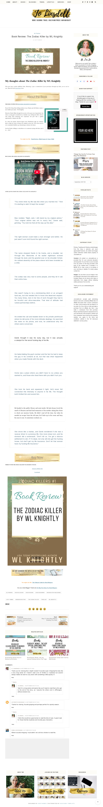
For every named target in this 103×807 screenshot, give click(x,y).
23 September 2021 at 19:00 (27, 668)
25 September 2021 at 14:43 (32, 685)
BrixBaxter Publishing (54, 592)
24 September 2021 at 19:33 (32, 702)
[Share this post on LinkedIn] (41, 609)
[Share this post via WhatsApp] (44, 609)
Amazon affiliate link (37, 468)
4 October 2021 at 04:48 (29, 730)
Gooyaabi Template (67, 803)
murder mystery (21, 599)
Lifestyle (50, 2)
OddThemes (42, 803)
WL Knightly (52, 599)
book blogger (19, 592)
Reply (13, 677)
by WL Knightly (27, 104)
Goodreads (37, 472)
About (15, 2)
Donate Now (85, 106)
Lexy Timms (9, 599)
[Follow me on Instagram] (89, 2)
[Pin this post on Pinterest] (37, 609)
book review (29, 592)
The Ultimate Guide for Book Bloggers (42, 582)
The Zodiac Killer (33, 599)
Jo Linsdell (21, 685)
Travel (42, 2)
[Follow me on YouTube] (92, 2)
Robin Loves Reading (17, 730)
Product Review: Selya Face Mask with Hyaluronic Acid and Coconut (89, 215)
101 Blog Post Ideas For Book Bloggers (46, 587)
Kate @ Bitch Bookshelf (18, 702)
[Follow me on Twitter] (82, 2)
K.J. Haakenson (16, 668)
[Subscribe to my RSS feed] (94, 81)
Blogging (32, 2)
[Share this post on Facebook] (29, 609)
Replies (14, 682)
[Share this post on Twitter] (33, 609)
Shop (69, 2)
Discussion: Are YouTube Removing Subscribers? (87, 197)
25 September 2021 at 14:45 (32, 715)
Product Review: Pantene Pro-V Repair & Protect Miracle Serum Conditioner (89, 224)
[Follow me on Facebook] (84, 2)
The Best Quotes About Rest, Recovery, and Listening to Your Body (89, 206)
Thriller (43, 599)
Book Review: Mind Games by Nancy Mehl (42, 139)
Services (61, 2)
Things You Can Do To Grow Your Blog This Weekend (84, 155)
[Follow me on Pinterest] (87, 2)
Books (23, 2)
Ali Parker (37, 33)
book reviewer (40, 592)
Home (8, 2)
